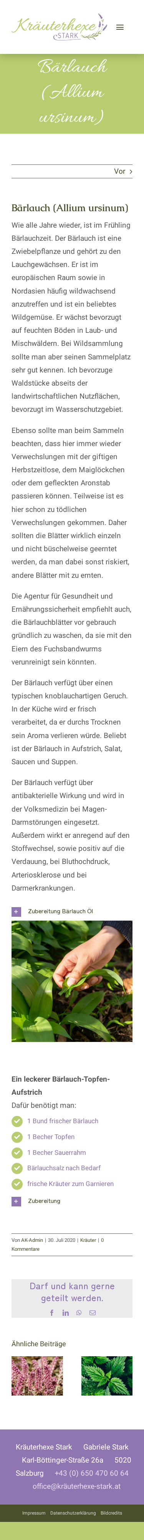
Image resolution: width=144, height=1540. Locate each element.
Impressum (34, 1513)
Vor (119, 171)
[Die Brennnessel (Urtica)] (107, 1361)
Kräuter (88, 1240)
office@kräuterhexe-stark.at (77, 1486)
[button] (72, 912)
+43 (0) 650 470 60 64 (92, 1473)
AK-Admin (32, 1240)
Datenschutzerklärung (73, 1513)
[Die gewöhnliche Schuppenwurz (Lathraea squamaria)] (37, 1361)
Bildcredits (111, 1513)
